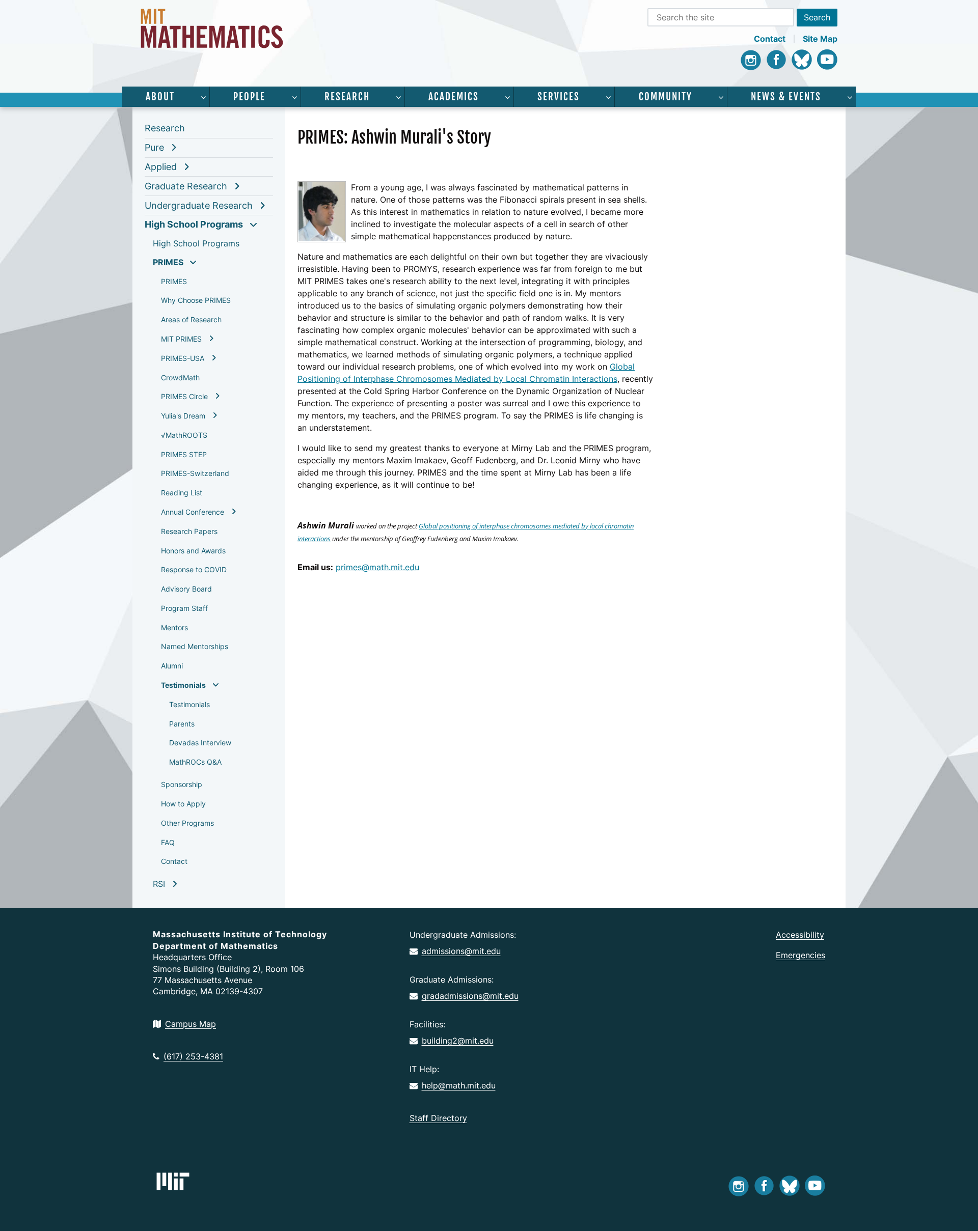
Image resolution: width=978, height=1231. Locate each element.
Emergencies (800, 955)
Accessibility (800, 935)
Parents (182, 723)
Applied (161, 166)
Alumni (172, 665)
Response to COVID (194, 569)
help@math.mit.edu (459, 1085)
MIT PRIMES (181, 338)
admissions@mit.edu (461, 951)
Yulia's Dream (183, 415)
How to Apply (183, 803)
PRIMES (168, 262)
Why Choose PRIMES (196, 300)
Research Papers (189, 531)
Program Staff (184, 608)
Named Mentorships (194, 646)
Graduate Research (186, 186)
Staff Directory (438, 1118)
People (249, 97)
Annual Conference (192, 512)
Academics (453, 97)
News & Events (786, 97)
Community (665, 97)
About (160, 97)
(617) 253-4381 (193, 1056)
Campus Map (190, 1024)
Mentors (174, 627)
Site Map (820, 39)
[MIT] (173, 1181)
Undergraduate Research (199, 205)
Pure (154, 147)
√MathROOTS (184, 435)
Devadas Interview (200, 742)
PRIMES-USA (182, 358)
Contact (769, 39)
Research (347, 97)
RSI (159, 884)
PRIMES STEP (184, 454)
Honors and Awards (193, 550)
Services (558, 97)
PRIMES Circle (184, 396)
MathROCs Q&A (195, 762)
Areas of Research (191, 319)
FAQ (168, 842)
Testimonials (183, 685)
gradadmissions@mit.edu (470, 996)
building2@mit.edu (458, 1041)
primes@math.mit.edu (377, 567)
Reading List (181, 492)
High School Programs (194, 224)
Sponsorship (181, 784)
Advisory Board (186, 588)
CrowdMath (180, 377)
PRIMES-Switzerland (195, 473)
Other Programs (187, 823)
